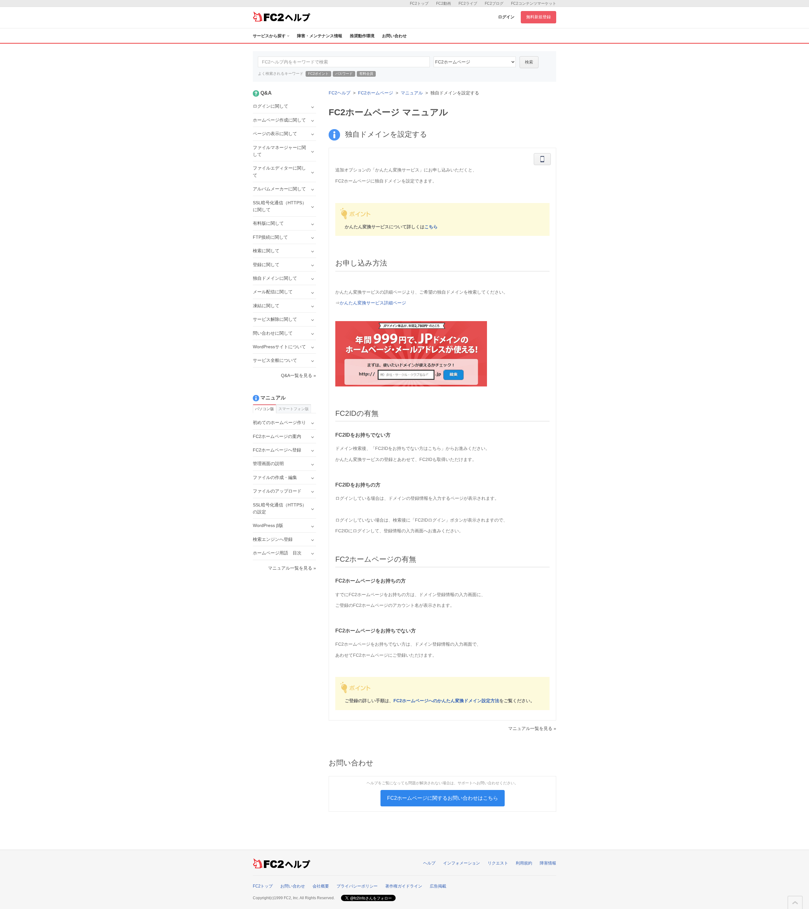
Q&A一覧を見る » (298, 375)
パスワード (344, 73)
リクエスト (498, 863)
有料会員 (366, 73)
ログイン (506, 17)
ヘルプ (429, 863)
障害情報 (548, 863)
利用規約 (524, 863)
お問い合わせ (394, 35)
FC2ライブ (468, 3)
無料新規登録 (538, 17)
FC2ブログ (494, 3)
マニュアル (412, 92)
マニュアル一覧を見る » (532, 728)
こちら (431, 226)
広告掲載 (438, 886)
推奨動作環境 (362, 35)
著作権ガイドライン (403, 886)
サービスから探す (269, 35)
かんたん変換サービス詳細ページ (373, 302)
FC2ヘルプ (339, 92)
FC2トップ (419, 3)
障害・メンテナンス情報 (319, 35)
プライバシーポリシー (357, 886)
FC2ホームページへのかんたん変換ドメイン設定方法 (446, 700)
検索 (529, 62)
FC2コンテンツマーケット (533, 3)
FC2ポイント (318, 73)
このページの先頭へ (795, 902)
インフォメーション (461, 863)
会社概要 (321, 886)
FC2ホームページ (375, 92)
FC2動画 (443, 3)
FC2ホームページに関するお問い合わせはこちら (442, 798)
